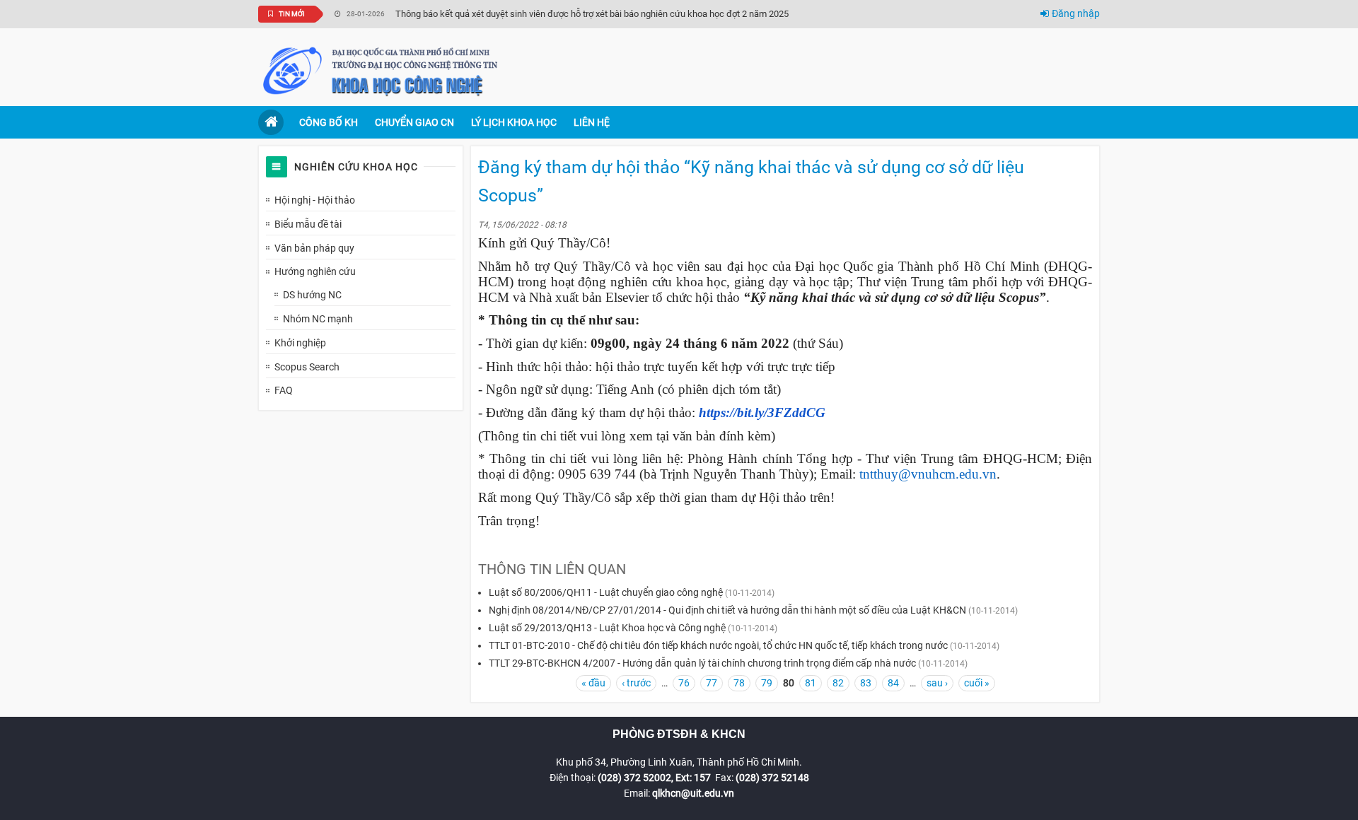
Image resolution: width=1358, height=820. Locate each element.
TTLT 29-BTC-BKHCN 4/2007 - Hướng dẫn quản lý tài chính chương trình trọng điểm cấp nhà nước (702, 663)
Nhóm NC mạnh (318, 318)
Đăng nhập (1076, 13)
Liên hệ (592, 122)
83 (865, 683)
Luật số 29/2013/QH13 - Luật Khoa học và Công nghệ (607, 627)
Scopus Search (307, 367)
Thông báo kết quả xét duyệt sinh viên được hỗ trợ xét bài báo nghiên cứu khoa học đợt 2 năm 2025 (592, 13)
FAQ (283, 390)
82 (838, 683)
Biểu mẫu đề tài (308, 224)
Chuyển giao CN (414, 122)
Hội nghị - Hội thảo (314, 200)
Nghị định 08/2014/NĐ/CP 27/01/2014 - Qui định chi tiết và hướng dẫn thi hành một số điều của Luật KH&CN (727, 610)
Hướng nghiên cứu (315, 271)
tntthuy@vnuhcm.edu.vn (928, 474)
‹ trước (636, 683)
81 (810, 683)
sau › (937, 683)
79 (766, 683)
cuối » (977, 683)
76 (684, 683)
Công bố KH (328, 122)
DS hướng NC (312, 294)
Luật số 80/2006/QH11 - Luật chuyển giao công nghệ (606, 592)
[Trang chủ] (382, 70)
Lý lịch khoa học (514, 122)
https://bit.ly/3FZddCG (762, 412)
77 (711, 683)
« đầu (593, 683)
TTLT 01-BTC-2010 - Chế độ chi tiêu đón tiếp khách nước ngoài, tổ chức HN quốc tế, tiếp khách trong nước (718, 645)
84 (893, 683)
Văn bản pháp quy (314, 248)
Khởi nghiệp (300, 342)
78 (739, 683)
